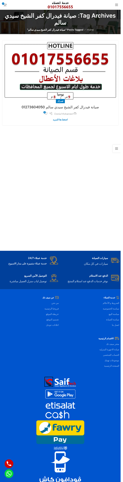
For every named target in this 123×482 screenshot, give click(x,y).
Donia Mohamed (63, 113)
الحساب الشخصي (111, 354)
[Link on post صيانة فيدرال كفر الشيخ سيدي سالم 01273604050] (60, 71)
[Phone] (9, 463)
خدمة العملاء (109, 297)
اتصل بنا (115, 325)
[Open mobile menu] (116, 5)
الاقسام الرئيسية (106, 338)
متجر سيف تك (112, 344)
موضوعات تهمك (112, 360)
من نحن (55, 303)
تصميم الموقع (52, 319)
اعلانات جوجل (52, 325)
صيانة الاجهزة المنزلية (109, 349)
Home (90, 29)
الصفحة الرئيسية (111, 365)
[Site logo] (60, 4)
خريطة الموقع (52, 314)
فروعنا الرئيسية (52, 308)
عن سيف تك (48, 297)
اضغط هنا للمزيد (60, 119)
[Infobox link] (91, 261)
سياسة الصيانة (112, 319)
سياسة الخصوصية (111, 308)
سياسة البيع (114, 314)
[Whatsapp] (9, 473)
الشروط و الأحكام (111, 303)
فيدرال (60, 101)
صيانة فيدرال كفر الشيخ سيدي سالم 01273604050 (60, 107)
